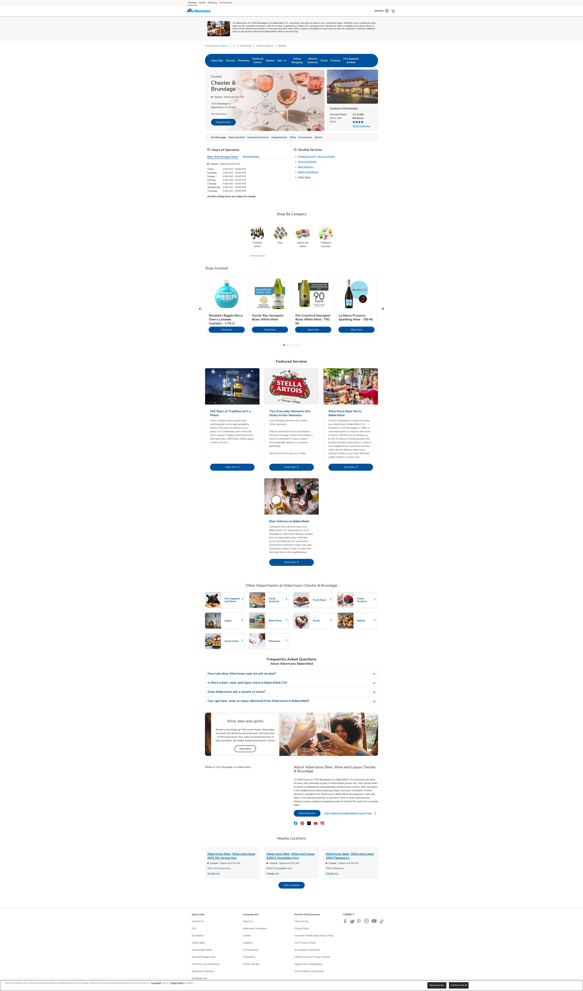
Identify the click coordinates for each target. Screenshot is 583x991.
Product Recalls (251, 964)
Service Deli (233, 641)
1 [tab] (284, 345)
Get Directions (219, 114)
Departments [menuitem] (279, 137)
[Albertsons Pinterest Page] (359, 922)
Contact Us (197, 921)
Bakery (365, 620)
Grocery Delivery (307, 161)
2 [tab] (287, 345)
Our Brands (197, 935)
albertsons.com (309, 813)
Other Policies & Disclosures (309, 971)
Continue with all (459, 985)
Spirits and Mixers (308, 172)
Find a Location (294, 885)
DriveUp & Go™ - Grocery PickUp (316, 156)
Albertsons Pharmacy (203, 971)
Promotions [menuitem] (305, 137)
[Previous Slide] (200, 308)
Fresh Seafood (277, 600)
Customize (156, 983)
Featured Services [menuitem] (258, 137)
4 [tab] (293, 345)
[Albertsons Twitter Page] (352, 922)
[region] (291, 985)
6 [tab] (299, 345)
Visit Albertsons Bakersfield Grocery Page (350, 814)
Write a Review (361, 126)
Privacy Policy (302, 928)
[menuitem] (217, 60)
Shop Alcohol (223, 122)
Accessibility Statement (307, 949)
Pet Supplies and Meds (233, 600)
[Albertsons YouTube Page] (374, 922)
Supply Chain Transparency (308, 964)
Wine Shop (304, 177)
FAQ (194, 928)
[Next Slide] (382, 308)
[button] (381, 10)
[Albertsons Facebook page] (345, 922)
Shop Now (233, 329)
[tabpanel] (226, 305)
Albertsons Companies (255, 928)
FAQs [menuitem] (293, 137)
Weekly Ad (213, 873)
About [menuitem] (318, 137)
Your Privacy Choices (305, 942)
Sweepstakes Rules (202, 949)
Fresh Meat (321, 600)
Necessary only (437, 985)
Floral (321, 620)
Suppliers (248, 942)
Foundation (249, 957)
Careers (247, 935)
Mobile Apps (198, 942)
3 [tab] (290, 345)
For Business (226, 2)
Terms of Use (302, 921)
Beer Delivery (305, 167)
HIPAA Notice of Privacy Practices (312, 957)
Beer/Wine (277, 620)
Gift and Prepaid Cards (203, 957)
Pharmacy (212, 2)
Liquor (233, 620)
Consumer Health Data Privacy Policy (314, 935)
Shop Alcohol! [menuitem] (236, 137)
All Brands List (199, 978)
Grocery (192, 2)
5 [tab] (296, 345)
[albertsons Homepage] (199, 11)
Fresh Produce (365, 600)
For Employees (251, 949)
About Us (248, 921)
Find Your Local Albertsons (206, 964)
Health (202, 2)
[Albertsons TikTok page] (381, 922)
